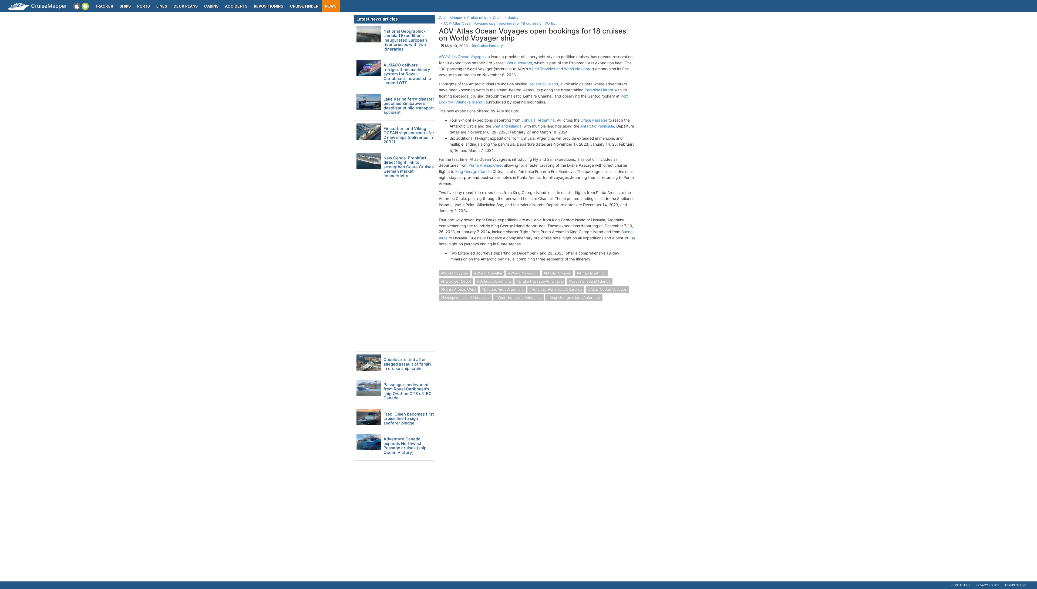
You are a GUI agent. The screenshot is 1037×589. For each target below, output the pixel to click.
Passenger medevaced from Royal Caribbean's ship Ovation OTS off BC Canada (407, 391)
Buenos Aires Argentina (504, 289)
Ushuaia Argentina (495, 281)
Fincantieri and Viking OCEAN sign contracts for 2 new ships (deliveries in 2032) (408, 135)
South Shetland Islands (590, 281)
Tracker (104, 6)
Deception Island (543, 84)
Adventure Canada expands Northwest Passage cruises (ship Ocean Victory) (404, 446)
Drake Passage (594, 120)
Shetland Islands (506, 126)
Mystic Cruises (558, 273)
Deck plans (186, 6)
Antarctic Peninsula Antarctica (557, 289)
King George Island (472, 171)
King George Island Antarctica (575, 297)
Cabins (211, 6)
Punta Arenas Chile (485, 165)
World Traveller (542, 68)
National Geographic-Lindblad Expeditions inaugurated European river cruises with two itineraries (405, 40)
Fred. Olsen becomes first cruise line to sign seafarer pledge (408, 419)
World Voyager (519, 63)
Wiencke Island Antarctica (519, 297)
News (330, 6)
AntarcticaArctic (592, 273)
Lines (161, 6)
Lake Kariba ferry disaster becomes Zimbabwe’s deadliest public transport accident (408, 106)
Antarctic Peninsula (597, 126)
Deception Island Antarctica (466, 297)
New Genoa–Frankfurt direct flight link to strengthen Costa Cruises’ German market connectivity (409, 167)
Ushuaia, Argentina (538, 120)
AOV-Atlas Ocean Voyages (462, 56)
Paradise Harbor (599, 90)
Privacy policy (987, 585)
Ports (143, 6)
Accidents (236, 6)
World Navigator (578, 68)
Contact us (960, 585)
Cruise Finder (304, 6)
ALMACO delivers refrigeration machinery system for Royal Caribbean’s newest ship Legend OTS (407, 74)
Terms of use (1015, 585)
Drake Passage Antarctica (541, 281)
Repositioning (269, 6)
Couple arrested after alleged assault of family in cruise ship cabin (407, 364)
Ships (125, 6)
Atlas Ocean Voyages (608, 289)
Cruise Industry (489, 45)
